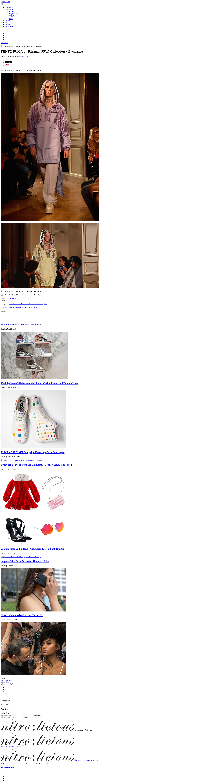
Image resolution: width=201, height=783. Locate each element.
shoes (45, 304)
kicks (32, 304)
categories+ (9, 7)
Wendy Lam (24, 56)
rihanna (40, 304)
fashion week (13, 13)
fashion (11, 11)
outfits (11, 17)
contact (7, 24)
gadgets (11, 15)
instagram (8, 22)
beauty (11, 9)
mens (36, 304)
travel (11, 19)
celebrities (12, 304)
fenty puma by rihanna (12, 307)
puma (30, 307)
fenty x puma (24, 307)
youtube (7, 21)
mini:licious (9, 26)
